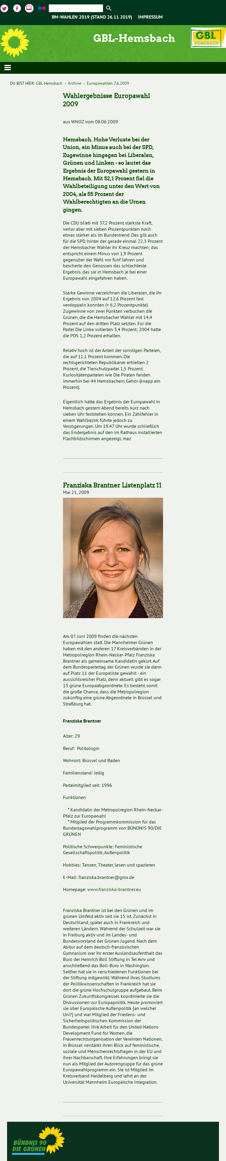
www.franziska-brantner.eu (114, 889)
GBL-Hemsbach (49, 83)
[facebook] (18, 7)
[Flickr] (42, 7)
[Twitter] (5, 7)
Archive (74, 83)
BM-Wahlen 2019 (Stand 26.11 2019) (92, 17)
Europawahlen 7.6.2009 (108, 83)
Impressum (150, 17)
